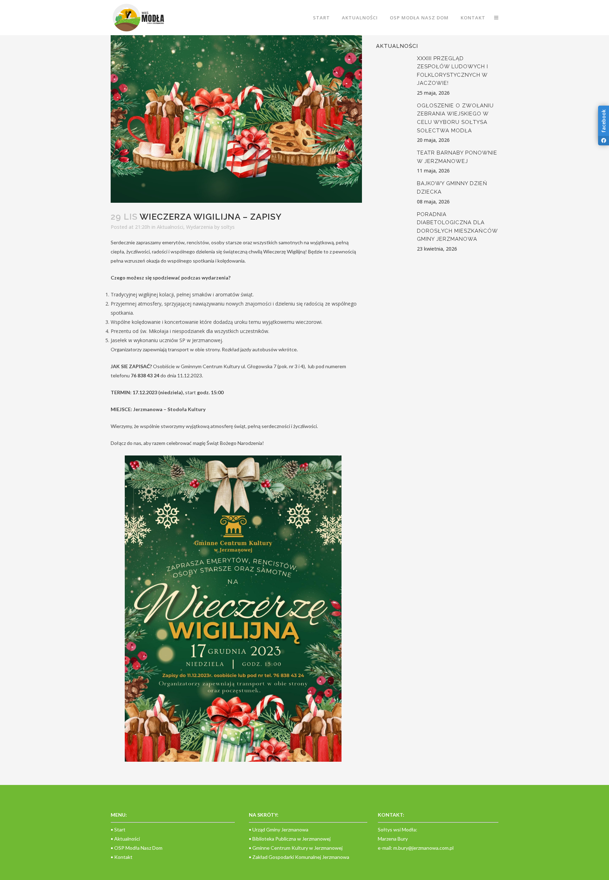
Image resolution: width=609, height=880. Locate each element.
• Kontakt (122, 857)
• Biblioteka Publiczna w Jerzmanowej (290, 839)
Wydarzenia (199, 227)
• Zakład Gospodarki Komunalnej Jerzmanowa (299, 857)
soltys (228, 227)
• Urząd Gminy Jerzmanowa (278, 829)
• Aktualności (125, 839)
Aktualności (170, 227)
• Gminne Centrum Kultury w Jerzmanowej (296, 848)
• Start (118, 829)
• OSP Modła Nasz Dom (136, 848)
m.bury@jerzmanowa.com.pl (423, 848)
